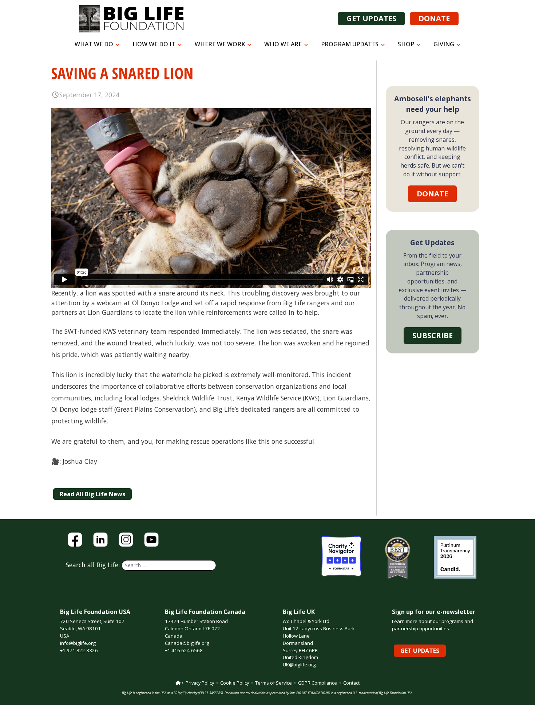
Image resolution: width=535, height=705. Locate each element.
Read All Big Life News (92, 494)
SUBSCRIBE (432, 335)
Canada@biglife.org (187, 643)
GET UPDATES (371, 18)
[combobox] (169, 565)
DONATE (434, 18)
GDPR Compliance (317, 682)
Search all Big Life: (94, 564)
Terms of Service (273, 682)
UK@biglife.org (299, 664)
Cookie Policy (234, 682)
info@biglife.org (78, 643)
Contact (351, 682)
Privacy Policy (200, 682)
